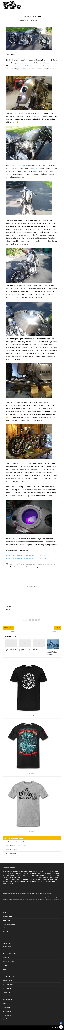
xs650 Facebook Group (9, 924)
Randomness (6, 992)
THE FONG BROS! (7, 999)
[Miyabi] (39, 643)
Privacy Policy (38, 893)
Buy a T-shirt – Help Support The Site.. (15, 842)
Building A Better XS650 (9, 954)
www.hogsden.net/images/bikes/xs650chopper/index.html (27, 555)
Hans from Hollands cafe (26, 66)
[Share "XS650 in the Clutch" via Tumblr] (32, 620)
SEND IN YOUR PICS (8, 916)
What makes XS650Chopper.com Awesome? (15, 871)
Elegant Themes (14, 1028)
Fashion (5, 965)
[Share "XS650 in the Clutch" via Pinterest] (36, 620)
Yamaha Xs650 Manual (11, 849)
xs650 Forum (6, 920)
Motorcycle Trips (7, 988)
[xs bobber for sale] (25, 643)
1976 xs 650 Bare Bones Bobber (52, 652)
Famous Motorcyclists (9, 961)
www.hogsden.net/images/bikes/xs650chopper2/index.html (28, 558)
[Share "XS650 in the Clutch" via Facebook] (29, 620)
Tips (4, 1003)
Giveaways (6, 973)
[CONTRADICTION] (11, 643)
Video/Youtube (7, 1011)
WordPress (28, 1028)
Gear (4, 969)
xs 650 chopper (38, 20)
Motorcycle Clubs (8, 984)
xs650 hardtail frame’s (11, 853)
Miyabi (35, 649)
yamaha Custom (7, 1019)
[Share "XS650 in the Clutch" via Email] (39, 620)
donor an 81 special (20, 165)
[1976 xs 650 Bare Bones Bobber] (53, 644)
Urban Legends (7, 1007)
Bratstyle (5, 950)
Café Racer (6, 957)
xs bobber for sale (24, 650)
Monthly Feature (26, 20)
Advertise (5, 928)
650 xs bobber (7, 946)
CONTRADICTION (11, 650)
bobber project (35, 168)
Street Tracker (7, 996)
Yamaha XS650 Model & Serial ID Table (15, 845)
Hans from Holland (8, 977)
